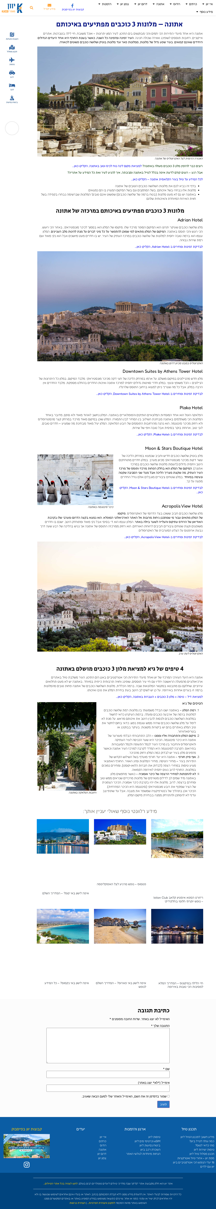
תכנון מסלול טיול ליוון (202, 1153)
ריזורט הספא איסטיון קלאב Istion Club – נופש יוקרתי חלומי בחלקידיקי (178, 899)
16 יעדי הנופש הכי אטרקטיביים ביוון (193, 1162)
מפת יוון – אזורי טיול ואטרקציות (195, 1158)
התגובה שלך (160, 1025)
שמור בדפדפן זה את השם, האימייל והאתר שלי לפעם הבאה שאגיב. (124, 1096)
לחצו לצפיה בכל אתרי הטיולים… (60, 1183)
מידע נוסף (206, 11)
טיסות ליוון (154, 1137)
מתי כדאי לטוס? (204, 1145)
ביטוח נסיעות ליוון (150, 1145)
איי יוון (209, 4)
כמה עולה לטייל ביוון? (201, 1141)
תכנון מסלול (12, 51)
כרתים (193, 4)
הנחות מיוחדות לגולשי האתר (143, 1153)
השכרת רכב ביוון (150, 1149)
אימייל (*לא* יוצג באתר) (154, 1082)
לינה (12, 89)
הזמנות (106, 4)
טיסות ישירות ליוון (204, 1149)
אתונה (160, 4)
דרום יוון (142, 4)
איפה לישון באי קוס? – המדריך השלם (65, 893)
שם (166, 1068)
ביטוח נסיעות (12, 102)
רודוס (176, 4)
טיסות (12, 64)
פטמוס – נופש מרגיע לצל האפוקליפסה (121, 884)
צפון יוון (124, 4)
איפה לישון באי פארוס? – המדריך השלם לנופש (121, 984)
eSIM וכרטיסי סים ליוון (147, 1141)
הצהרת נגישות (77, 1202)
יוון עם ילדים (207, 1166)
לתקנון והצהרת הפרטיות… (101, 1202)
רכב (12, 77)
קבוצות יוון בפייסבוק (73, 9)
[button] (31, 8)
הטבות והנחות (12, 39)
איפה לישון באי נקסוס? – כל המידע (67, 983)
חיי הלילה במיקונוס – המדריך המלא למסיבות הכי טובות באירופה (180, 985)
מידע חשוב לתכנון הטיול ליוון (197, 1137)
